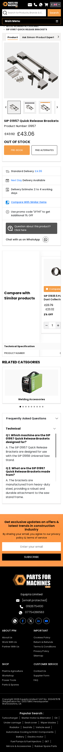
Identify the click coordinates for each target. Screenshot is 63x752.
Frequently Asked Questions (26, 418)
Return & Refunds (43, 642)
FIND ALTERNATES (44, 150)
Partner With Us (10, 646)
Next (57, 107)
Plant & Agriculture (12, 671)
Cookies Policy (42, 637)
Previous (6, 107)
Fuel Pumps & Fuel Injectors (26, 741)
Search (54, 12)
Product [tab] (13, 37)
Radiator (14, 727)
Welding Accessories (31, 399)
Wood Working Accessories (22, 26)
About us (7, 637)
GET (47, 741)
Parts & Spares (10, 684)
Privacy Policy (41, 651)
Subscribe (31, 557)
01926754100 (34, 606)
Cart (46, 4)
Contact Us (40, 671)
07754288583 (34, 612)
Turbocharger (10, 718)
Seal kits (27, 727)
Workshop (8, 675)
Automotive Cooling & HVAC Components (30, 732)
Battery (20, 736)
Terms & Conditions (45, 646)
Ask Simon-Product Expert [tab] (38, 37)
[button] (20, 406)
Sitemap (38, 655)
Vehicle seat (43, 727)
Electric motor (35, 736)
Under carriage (12, 722)
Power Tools (9, 680)
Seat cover (31, 722)
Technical (13, 429)
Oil (55, 718)
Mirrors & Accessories (18, 746)
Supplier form (41, 675)
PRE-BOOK (17, 150)
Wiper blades (48, 722)
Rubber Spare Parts (46, 746)
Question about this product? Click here (32, 228)
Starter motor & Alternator (36, 718)
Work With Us (9, 642)
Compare (54, 288)
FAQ (36, 680)
